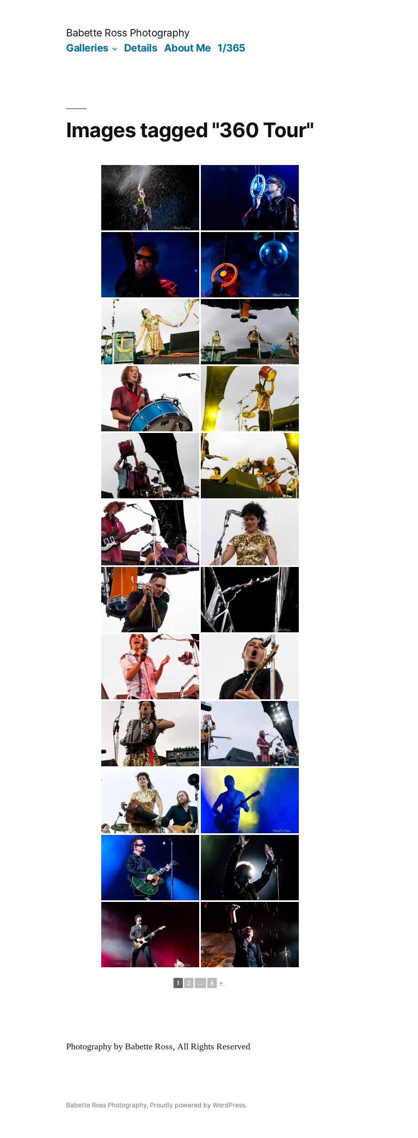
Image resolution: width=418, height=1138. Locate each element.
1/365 (231, 48)
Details (141, 48)
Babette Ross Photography (127, 33)
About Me (187, 48)
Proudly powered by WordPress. (198, 1105)
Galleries (87, 48)
